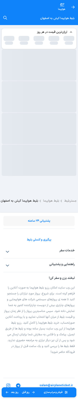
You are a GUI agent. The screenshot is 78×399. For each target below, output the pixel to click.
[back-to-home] (73, 7)
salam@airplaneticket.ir (56, 385)
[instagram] (8, 386)
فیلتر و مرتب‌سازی (53, 392)
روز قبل (26, 392)
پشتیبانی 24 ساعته (39, 221)
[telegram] (18, 386)
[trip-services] (7, 251)
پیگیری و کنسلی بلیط (39, 240)
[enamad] (72, 366)
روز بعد (15, 392)
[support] (7, 265)
